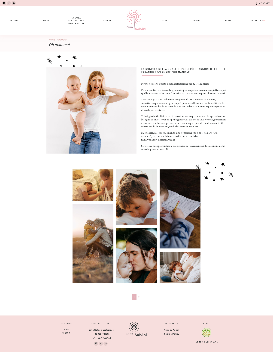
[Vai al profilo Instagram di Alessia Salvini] (4, 3)
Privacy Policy (171, 329)
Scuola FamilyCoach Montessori (76, 20)
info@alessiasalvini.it (101, 329)
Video (166, 20)
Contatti (265, 3)
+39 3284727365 (101, 333)
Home (52, 39)
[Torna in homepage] (136, 20)
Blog (197, 20)
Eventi (107, 20)
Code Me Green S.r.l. (207, 341)
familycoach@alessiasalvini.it (158, 139)
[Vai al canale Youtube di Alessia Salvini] (14, 3)
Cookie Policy (171, 333)
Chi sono (15, 20)
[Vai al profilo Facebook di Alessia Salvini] (9, 3)
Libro (227, 20)
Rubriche (61, 39)
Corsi (45, 20)
